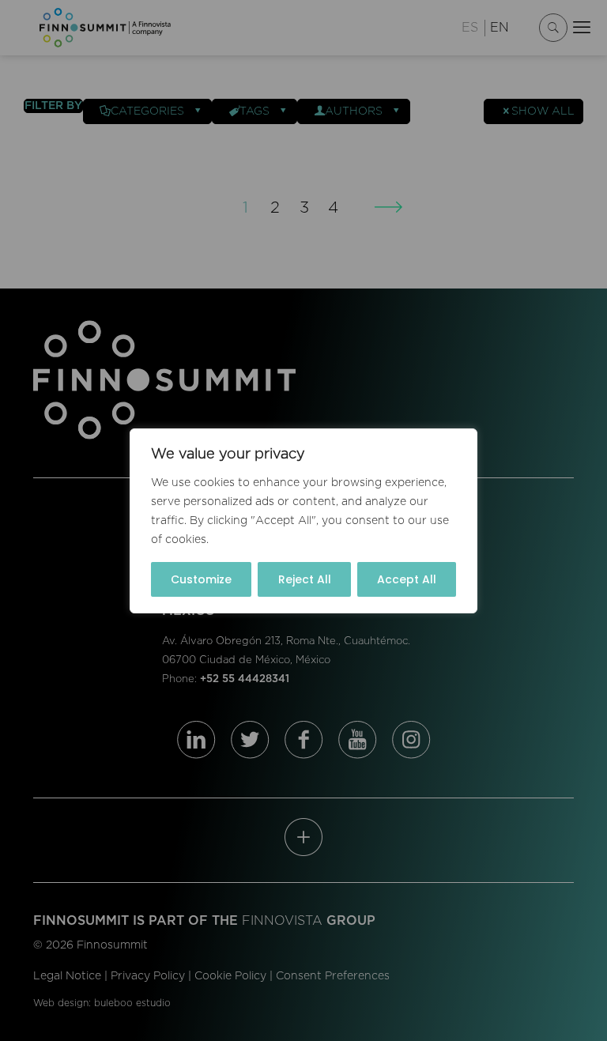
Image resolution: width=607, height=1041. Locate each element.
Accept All (406, 579)
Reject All (304, 579)
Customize (201, 579)
